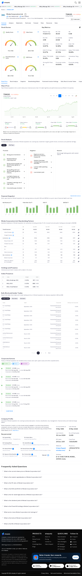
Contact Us (48, 541)
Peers (42, 23)
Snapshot (23, 81)
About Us (47, 537)
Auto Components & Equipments (56, 18)
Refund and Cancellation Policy (72, 573)
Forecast (36, 23)
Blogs (34, 546)
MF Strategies (61, 546)
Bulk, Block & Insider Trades (68, 81)
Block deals (14, 298)
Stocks (34, 541)
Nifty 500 (10, 283)
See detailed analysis (76, 196)
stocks (3, 9)
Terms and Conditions (56, 573)
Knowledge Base (37, 544)
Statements (19, 23)
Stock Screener (62, 537)
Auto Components (39, 18)
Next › (49, 353)
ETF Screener (61, 549)
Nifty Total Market (12, 287)
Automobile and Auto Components (18, 18)
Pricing (47, 539)
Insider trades (5, 298)
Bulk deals (22, 298)
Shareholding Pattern (34, 81)
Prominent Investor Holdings (50, 81)
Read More (15, 430)
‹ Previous (33, 353)
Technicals (28, 23)
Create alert (76, 19)
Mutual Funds (36, 539)
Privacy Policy (45, 573)
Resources (49, 23)
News (56, 23)
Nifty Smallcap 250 (12, 280)
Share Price (4, 81)
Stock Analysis (14, 81)
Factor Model (61, 539)
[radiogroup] (64, 95)
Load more (9, 411)
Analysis (11, 23)
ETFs (33, 537)
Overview (3, 23)
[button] (45, 455)
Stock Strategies (62, 541)
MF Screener (61, 544)
